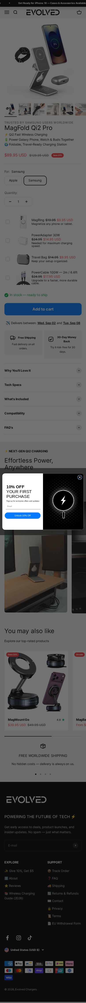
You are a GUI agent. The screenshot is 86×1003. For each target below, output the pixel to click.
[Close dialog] (80, 477)
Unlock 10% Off (23, 515)
